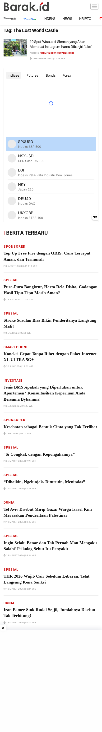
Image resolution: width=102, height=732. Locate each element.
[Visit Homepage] (26, 6)
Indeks (49, 18)
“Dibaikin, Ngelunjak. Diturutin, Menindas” (44, 481)
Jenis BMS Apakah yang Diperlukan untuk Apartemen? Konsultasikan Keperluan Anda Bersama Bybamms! (44, 393)
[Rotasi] (29, 18)
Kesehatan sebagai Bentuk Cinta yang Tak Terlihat (50, 426)
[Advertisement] (51, 681)
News (67, 18)
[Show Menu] (94, 6)
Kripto (85, 18)
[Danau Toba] (10, 18)
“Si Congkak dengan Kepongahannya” (39, 454)
